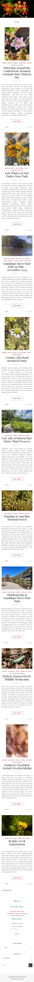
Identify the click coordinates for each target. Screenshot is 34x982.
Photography (8, 261)
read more (17, 121)
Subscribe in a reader (17, 923)
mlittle (6, 127)
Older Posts (7, 890)
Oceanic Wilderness (17, 8)
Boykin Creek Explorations (17, 842)
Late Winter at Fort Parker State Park (17, 174)
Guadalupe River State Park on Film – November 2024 (17, 267)
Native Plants (13, 63)
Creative (6, 258)
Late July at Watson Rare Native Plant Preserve (17, 439)
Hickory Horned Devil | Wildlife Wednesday (17, 677)
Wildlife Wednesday (17, 673)
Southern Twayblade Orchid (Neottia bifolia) (17, 766)
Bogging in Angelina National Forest (17, 517)
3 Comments (29, 230)
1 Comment (29, 127)
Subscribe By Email (17, 926)
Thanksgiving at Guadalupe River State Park (17, 598)
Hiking (4, 63)
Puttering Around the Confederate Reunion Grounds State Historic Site (17, 72)
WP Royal (21, 979)
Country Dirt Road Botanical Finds (17, 359)
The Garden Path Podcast (17, 911)
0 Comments (29, 561)
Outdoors (22, 63)
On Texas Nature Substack (17, 915)
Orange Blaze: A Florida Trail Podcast (17, 913)
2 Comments (29, 311)
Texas (29, 63)
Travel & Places (17, 65)
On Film (19, 258)
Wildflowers (17, 354)
